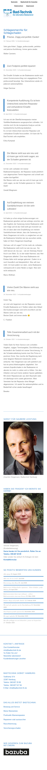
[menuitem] (14, 2)
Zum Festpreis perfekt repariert (13, 611)
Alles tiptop (7, 574)
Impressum (30, 6)
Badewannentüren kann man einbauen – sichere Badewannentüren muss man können (18, 595)
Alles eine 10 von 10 (10, 578)
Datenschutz (18, 6)
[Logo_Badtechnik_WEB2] (20, 13)
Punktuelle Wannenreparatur (14, 715)
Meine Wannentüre (11, 711)
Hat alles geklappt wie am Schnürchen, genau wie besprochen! (22, 620)
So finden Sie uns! (10, 653)
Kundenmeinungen (23, 41)
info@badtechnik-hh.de (12, 650)
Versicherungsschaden (12, 728)
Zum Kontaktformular (11, 647)
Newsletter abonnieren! (12, 656)
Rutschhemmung (10, 724)
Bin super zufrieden (9, 616)
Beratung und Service (12, 707)
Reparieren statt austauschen (15, 720)
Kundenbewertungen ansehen (15, 659)
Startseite (14, 2)
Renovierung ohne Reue (11, 583)
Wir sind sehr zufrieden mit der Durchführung (17, 605)
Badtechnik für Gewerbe (29, 2)
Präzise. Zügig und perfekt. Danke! (14, 600)
